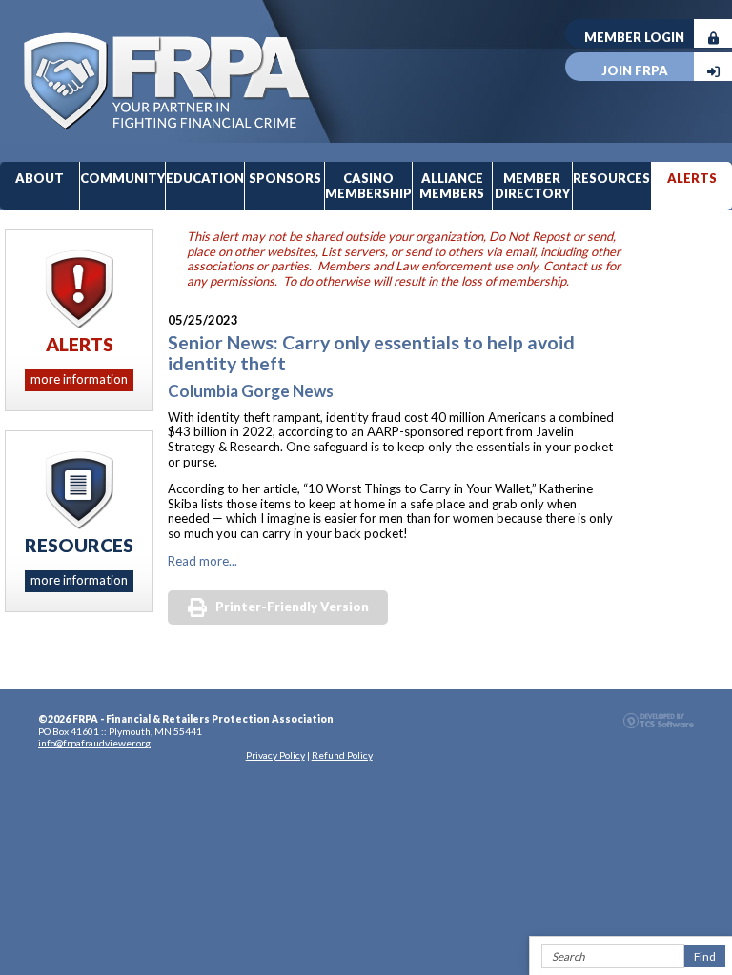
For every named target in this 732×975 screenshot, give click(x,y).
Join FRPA (634, 70)
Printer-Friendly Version (292, 606)
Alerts (692, 178)
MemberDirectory (532, 185)
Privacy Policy (275, 755)
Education (205, 178)
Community (122, 178)
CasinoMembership (368, 185)
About (39, 178)
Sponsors (285, 178)
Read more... (202, 560)
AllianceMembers (451, 185)
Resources (611, 178)
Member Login (634, 37)
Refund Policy (342, 755)
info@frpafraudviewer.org (94, 742)
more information (79, 379)
